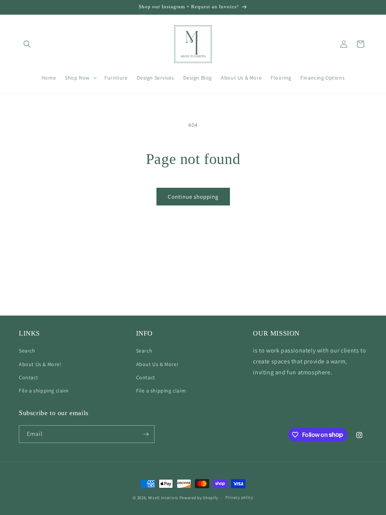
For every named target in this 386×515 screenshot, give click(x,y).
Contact (28, 377)
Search (27, 350)
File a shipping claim (44, 390)
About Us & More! (40, 364)
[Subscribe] (146, 434)
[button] (27, 44)
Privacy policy (239, 497)
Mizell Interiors (163, 497)
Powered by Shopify (198, 497)
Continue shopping (193, 196)
